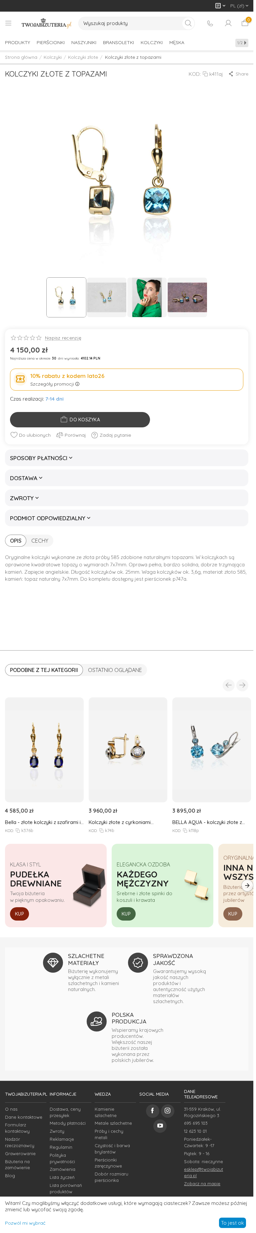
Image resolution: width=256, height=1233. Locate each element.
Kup (19, 914)
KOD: (195, 74)
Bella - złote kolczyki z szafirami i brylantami (43, 822)
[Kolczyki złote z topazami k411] (126, 179)
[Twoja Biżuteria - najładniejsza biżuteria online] (47, 23)
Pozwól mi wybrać (25, 1223)
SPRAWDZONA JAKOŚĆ (173, 959)
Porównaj (75, 435)
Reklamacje (62, 1139)
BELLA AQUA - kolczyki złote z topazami (207, 822)
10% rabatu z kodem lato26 (67, 375)
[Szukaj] (188, 23)
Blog (10, 1175)
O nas (11, 1109)
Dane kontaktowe (23, 1117)
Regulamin (61, 1147)
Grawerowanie (20, 1153)
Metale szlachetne (113, 1123)
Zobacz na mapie (202, 1183)
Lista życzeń (62, 1177)
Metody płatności (68, 1123)
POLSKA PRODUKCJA (129, 1018)
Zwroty (57, 1131)
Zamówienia (62, 1169)
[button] (238, 74)
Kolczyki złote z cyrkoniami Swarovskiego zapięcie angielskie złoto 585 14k (127, 822)
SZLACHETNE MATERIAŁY (86, 959)
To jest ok (232, 1223)
